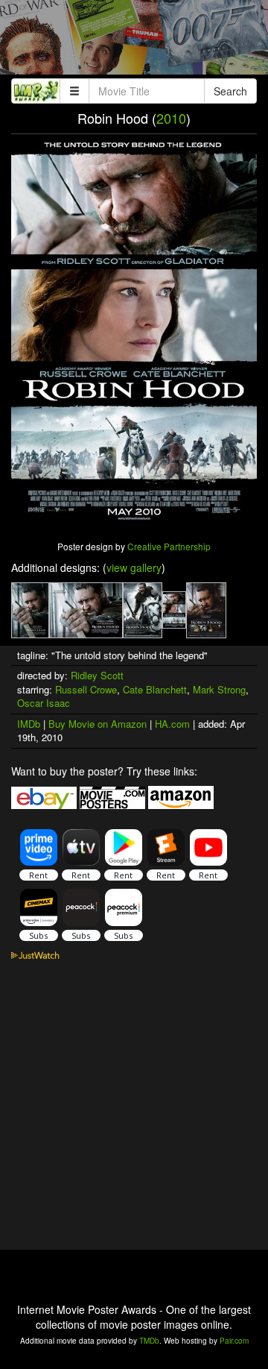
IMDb (28, 724)
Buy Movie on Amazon (97, 724)
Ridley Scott (97, 675)
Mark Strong (219, 689)
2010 (171, 118)
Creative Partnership (169, 546)
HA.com (172, 724)
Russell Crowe (86, 689)
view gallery (134, 567)
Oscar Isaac (43, 703)
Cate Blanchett (155, 689)
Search (230, 91)
